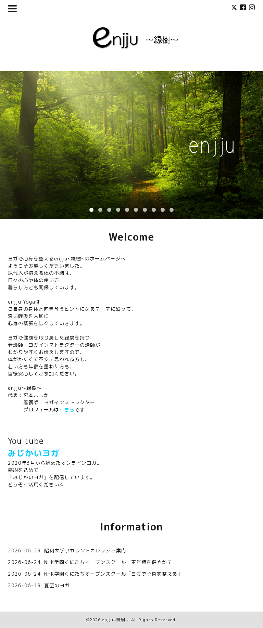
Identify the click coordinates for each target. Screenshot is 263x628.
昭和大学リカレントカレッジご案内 (85, 550)
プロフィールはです (54, 409)
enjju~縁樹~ (115, 620)
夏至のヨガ (57, 585)
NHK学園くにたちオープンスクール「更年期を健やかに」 (110, 562)
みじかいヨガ (33, 453)
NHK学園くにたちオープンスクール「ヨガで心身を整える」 (113, 574)
